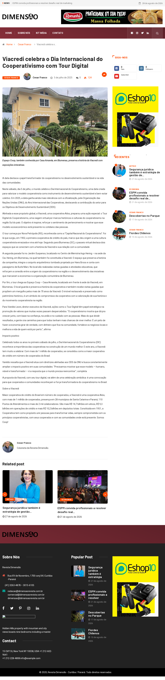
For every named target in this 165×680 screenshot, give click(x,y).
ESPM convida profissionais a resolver (97, 595)
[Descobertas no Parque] (78, 616)
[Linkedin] (148, 33)
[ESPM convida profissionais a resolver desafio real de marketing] (78, 595)
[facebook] (132, 33)
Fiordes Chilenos (139, 233)
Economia (67, 500)
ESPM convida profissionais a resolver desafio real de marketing (42, 3)
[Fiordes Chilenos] (78, 633)
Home (8, 33)
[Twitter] (142, 33)
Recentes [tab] (122, 157)
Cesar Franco (24, 44)
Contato (57, 33)
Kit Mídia (41, 33)
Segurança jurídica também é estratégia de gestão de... (144, 172)
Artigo (10, 499)
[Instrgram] (137, 33)
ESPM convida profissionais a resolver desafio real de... (144, 195)
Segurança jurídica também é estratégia (95, 572)
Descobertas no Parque (144, 215)
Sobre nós (24, 33)
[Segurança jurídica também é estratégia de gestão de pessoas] (78, 571)
